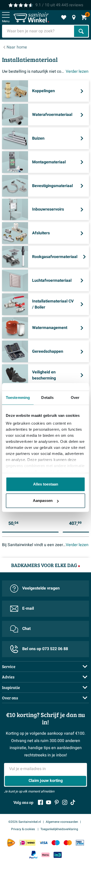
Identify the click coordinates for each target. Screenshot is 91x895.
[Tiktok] (73, 802)
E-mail (28, 608)
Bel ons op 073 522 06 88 (45, 649)
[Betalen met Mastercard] (68, 842)
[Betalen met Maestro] (56, 842)
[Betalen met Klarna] (45, 854)
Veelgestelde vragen (41, 588)
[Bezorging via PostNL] (11, 843)
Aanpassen (43, 500)
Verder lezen (77, 71)
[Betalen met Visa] (43, 842)
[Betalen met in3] (58, 854)
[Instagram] (65, 802)
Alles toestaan (45, 484)
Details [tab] (47, 397)
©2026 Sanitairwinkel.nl (24, 822)
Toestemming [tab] (18, 397)
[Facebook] (40, 802)
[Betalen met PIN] (80, 842)
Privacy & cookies (23, 829)
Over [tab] (75, 397)
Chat (26, 629)
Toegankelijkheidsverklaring (59, 829)
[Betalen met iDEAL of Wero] (27, 842)
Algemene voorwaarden (62, 822)
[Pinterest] (57, 802)
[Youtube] (49, 802)
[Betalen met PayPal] (33, 855)
